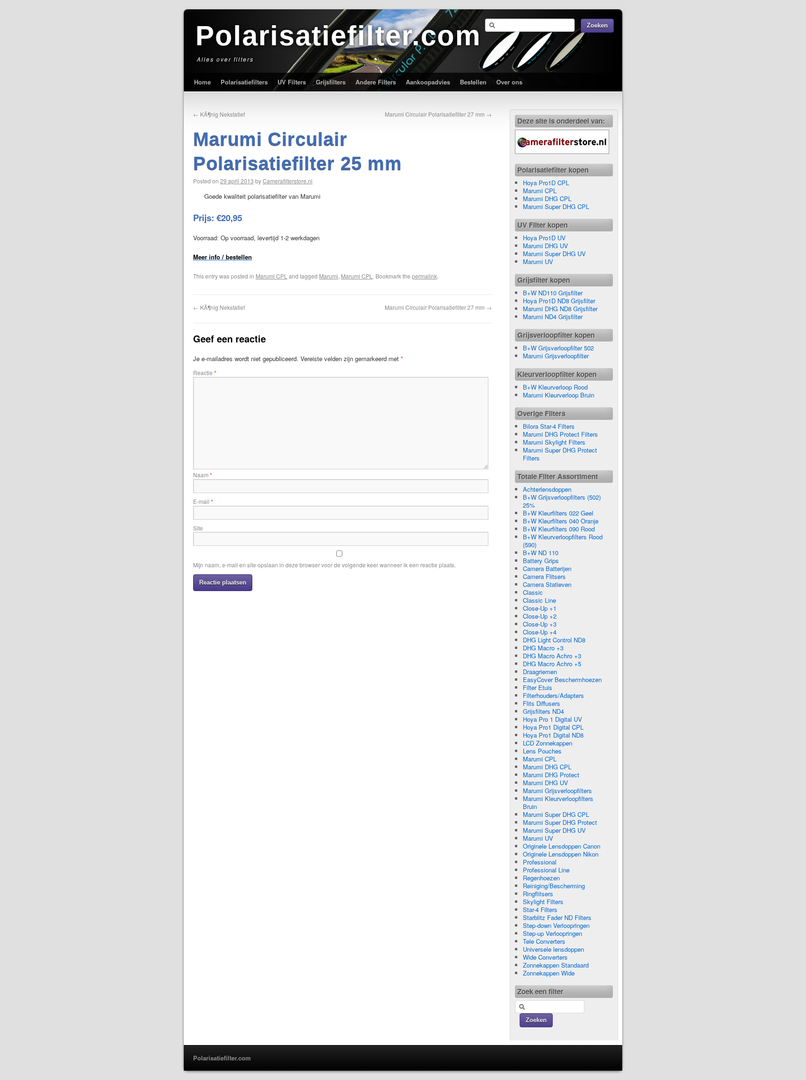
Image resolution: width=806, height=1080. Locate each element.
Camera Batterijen (547, 568)
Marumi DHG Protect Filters (560, 434)
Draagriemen (540, 671)
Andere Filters (375, 81)
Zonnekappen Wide (549, 973)
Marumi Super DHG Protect (560, 822)
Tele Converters (544, 941)
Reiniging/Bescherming (554, 885)
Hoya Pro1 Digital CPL (553, 727)
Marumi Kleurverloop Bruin (558, 394)
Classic (533, 592)
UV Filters (292, 81)
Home (202, 81)
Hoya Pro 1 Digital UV (552, 719)
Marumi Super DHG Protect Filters (560, 454)
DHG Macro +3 (543, 647)
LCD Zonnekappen (547, 743)
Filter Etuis (537, 687)
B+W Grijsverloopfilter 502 (558, 347)
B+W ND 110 (540, 552)
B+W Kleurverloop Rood (555, 387)
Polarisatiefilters (244, 81)
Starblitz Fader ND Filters (557, 917)
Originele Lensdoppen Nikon (560, 854)
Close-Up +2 (539, 616)
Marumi (328, 276)
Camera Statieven (547, 584)
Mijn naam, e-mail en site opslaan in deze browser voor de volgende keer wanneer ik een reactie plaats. (324, 565)
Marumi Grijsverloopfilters (557, 790)
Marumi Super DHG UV (554, 253)
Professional (539, 861)
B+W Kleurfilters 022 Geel (558, 513)
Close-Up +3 (539, 624)
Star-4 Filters (540, 909)
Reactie (204, 372)
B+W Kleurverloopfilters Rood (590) (563, 540)
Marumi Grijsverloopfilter (556, 355)
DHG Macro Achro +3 (552, 655)
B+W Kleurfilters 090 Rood (559, 528)
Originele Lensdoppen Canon (561, 846)
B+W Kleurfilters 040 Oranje (560, 520)
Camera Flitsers (544, 576)
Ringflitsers (538, 893)
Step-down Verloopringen (556, 925)
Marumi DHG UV (545, 245)
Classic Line (539, 600)
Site (198, 528)
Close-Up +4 (539, 631)
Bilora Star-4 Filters (549, 426)
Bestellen (473, 81)
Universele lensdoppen (553, 949)
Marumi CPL (271, 276)
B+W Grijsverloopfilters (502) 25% (562, 501)
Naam (202, 475)
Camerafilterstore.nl (288, 181)
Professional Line (546, 869)
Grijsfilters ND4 (543, 711)
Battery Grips (541, 560)
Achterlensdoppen (547, 489)
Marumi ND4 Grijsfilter (553, 316)
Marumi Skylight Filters (554, 442)
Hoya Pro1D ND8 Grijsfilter (559, 300)
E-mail (203, 501)
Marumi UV (538, 261)
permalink (424, 276)
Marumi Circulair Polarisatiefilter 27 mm (438, 114)
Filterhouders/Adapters (553, 695)
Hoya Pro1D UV (544, 237)
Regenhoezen (541, 877)
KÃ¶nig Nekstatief (219, 114)
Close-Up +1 (539, 608)
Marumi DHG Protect (551, 774)
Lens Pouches (542, 750)
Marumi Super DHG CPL (556, 206)
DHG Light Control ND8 (554, 639)
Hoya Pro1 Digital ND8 (553, 735)
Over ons (509, 81)
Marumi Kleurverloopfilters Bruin (558, 802)
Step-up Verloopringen (552, 933)
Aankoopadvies (428, 81)
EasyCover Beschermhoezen (562, 679)
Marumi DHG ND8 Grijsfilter (560, 308)
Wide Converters (545, 957)
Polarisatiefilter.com (338, 35)
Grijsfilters (331, 81)
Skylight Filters (543, 901)
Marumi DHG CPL (547, 198)
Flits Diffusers (541, 703)
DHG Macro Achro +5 (552, 663)
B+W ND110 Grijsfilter (553, 292)
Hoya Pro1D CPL (546, 182)
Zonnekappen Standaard (556, 965)
